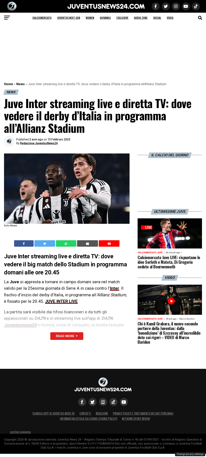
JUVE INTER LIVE (61, 301)
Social (157, 17)
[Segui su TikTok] (113, 402)
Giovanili (105, 17)
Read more (65, 336)
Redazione (102, 413)
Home (8, 84)
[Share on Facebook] (24, 243)
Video (170, 17)
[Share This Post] (66, 243)
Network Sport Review (136, 418)
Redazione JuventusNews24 (39, 143)
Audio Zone (140, 17)
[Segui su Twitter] (93, 402)
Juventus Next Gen (68, 17)
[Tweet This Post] (45, 243)
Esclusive (122, 17)
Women (90, 17)
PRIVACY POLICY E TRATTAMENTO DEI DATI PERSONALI (143, 413)
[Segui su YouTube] (124, 402)
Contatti (85, 413)
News (20, 84)
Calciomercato (42, 17)
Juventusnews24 (20, 325)
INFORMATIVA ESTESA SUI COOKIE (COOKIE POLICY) (88, 418)
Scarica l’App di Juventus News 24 (53, 413)
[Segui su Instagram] (103, 402)
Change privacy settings (190, 454)
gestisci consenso (20, 432)
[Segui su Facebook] (82, 402)
